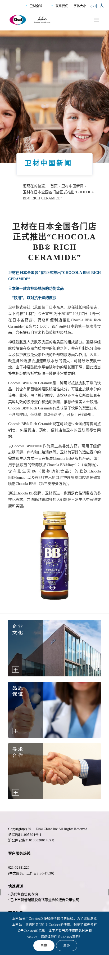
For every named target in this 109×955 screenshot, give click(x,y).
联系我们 (62, 6)
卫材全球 (36, 6)
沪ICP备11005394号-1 (25, 835)
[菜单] (96, 20)
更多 (66, 945)
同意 (43, 945)
